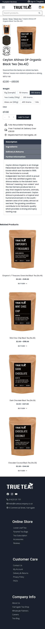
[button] (6, 30)
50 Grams (23, 92)
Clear (5, 107)
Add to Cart (23, 117)
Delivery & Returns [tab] (15, 151)
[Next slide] (6, 55)
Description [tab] (11, 142)
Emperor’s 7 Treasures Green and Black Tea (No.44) (22, 276)
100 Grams (35, 92)
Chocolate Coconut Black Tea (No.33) (22, 463)
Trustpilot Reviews (9, 2)
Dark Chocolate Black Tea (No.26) (22, 400)
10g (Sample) (10, 92)
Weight (6, 89)
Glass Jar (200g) (11, 102)
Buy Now (21, 284)
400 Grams (26, 102)
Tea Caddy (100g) (12, 97)
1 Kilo (37, 102)
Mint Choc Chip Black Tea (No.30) (22, 338)
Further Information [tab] (16, 156)
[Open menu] (2, 6)
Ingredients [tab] (11, 146)
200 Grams (28, 97)
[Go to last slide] (6, 26)
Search (40, 13)
